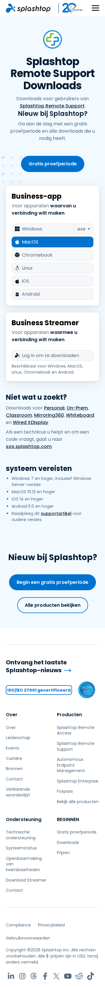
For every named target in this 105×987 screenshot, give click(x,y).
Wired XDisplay (30, 422)
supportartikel (56, 513)
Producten (69, 714)
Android (31, 294)
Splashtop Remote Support (52, 106)
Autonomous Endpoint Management (71, 765)
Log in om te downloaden (50, 355)
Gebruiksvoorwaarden (28, 938)
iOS (25, 281)
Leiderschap (18, 738)
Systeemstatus (21, 848)
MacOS (30, 242)
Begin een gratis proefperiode (52, 582)
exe (81, 229)
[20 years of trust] (68, 8)
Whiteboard (80, 415)
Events (12, 748)
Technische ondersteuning (21, 835)
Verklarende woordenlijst (18, 792)
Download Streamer (26, 880)
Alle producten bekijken (52, 605)
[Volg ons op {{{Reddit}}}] (79, 976)
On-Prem (77, 408)
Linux (27, 268)
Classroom (19, 415)
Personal (54, 408)
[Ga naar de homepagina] (29, 8)
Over (12, 714)
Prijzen (63, 853)
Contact (14, 779)
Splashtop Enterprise (77, 781)
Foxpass (65, 791)
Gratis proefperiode (53, 163)
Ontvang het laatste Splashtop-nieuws (36, 666)
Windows (32, 229)
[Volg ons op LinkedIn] (11, 976)
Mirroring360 (49, 415)
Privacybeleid (51, 925)
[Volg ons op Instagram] (22, 976)
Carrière (14, 758)
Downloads (68, 842)
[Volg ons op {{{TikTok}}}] (90, 976)
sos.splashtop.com (29, 446)
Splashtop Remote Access (75, 730)
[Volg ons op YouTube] (68, 976)
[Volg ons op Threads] (34, 976)
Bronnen (14, 769)
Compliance (18, 925)
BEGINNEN (68, 819)
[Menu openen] (95, 8)
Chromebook (37, 255)
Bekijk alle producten (78, 802)
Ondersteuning (23, 819)
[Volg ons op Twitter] (56, 976)
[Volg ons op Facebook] (45, 976)
